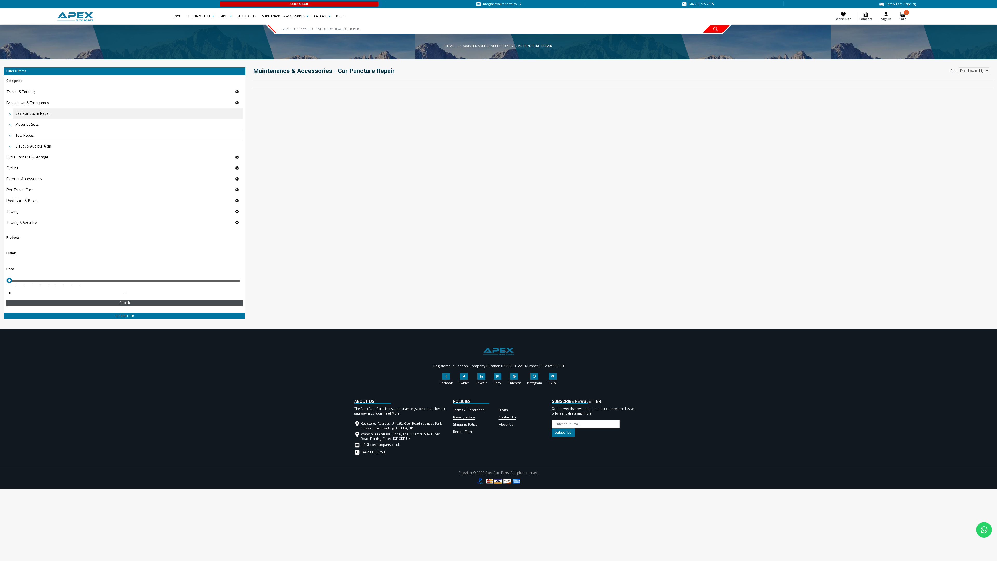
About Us (506, 424)
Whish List (843, 19)
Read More (391, 413)
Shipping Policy (465, 424)
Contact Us (507, 417)
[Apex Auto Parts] (75, 16)
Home (178, 16)
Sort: (954, 71)
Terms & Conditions (468, 410)
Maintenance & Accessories (283, 16)
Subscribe (563, 432)
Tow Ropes (24, 135)
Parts (224, 16)
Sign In (886, 19)
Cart (903, 16)
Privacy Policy (464, 417)
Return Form (463, 432)
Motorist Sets (27, 124)
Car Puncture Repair (33, 113)
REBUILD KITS (247, 16)
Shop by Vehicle (199, 16)
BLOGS (340, 16)
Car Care (320, 16)
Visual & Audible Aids (33, 146)
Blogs (503, 410)
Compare (866, 19)
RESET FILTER (125, 316)
